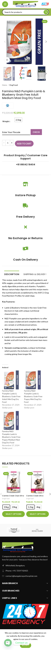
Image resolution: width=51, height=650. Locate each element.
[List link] (25, 570)
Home (4, 85)
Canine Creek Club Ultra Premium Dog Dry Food (13, 497)
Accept (25, 645)
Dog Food (13, 85)
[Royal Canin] (37, 530)
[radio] (18, 120)
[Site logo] (25, 4)
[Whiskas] (14, 530)
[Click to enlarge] (7, 60)
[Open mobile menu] (5, 4)
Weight (5, 121)
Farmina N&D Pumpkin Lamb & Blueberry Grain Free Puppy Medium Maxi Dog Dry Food (11, 437)
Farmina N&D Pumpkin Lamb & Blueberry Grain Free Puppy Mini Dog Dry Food (33, 396)
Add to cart (24, 143)
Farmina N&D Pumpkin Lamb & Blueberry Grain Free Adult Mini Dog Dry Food (11, 396)
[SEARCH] (46, 12)
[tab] (11, 274)
